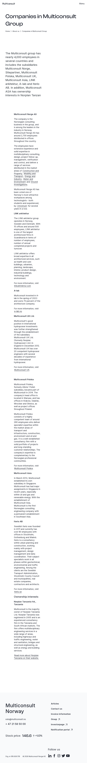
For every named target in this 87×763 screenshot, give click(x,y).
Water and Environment (23, 180)
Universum (22, 206)
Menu (82, 3)
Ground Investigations (26, 183)
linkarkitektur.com (22, 286)
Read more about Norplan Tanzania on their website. (26, 656)
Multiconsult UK (21, 370)
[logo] (8, 4)
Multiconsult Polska (23, 468)
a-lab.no (18, 311)
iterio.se (18, 592)
